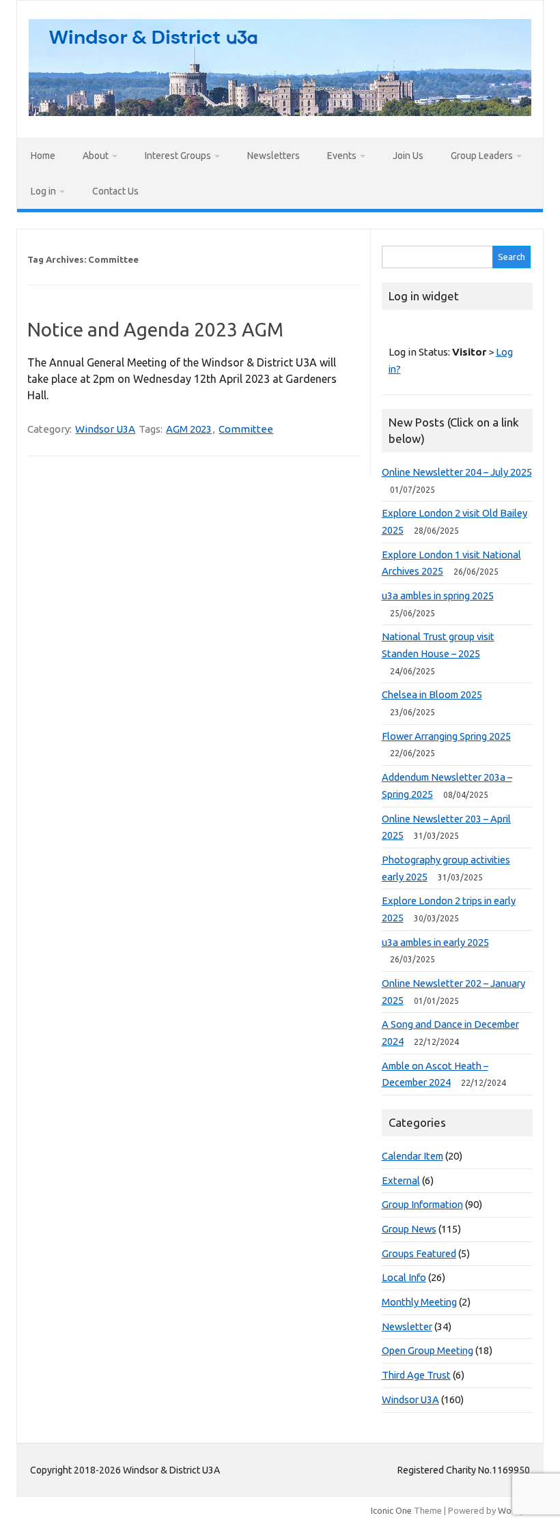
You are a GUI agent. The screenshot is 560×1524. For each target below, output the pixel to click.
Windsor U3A (105, 429)
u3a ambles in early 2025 (435, 942)
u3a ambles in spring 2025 (438, 595)
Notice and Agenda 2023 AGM (155, 329)
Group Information (422, 1204)
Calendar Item (412, 1156)
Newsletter (407, 1326)
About (96, 155)
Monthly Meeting (419, 1302)
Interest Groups (178, 155)
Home (43, 155)
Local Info (404, 1277)
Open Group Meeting (427, 1350)
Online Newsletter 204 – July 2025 (457, 472)
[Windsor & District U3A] (280, 112)
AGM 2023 (189, 429)
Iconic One (391, 1510)
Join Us (408, 155)
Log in (43, 191)
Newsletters (273, 155)
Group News (409, 1229)
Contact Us (115, 191)
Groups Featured (419, 1253)
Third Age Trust (416, 1375)
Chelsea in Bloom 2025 (432, 694)
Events (341, 155)
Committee (246, 429)
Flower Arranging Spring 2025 (446, 736)
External (401, 1180)
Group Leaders (482, 155)
